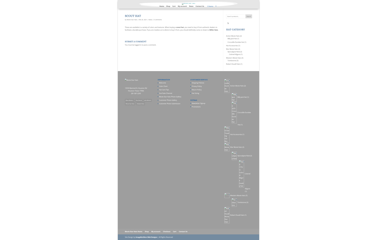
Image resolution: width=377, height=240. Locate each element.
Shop (168, 6)
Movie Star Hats (132, 20)
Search (249, 16)
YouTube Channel (165, 93)
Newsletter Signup (198, 103)
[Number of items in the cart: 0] (228, 23)
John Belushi (147, 100)
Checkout (166, 231)
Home (161, 6)
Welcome (162, 83)
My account (182, 6)
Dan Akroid (139, 100)
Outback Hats (140, 104)
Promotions (196, 107)
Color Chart (163, 86)
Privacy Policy (197, 86)
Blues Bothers (129, 100)
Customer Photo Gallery (168, 100)
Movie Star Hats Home (133, 231)
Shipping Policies (198, 83)
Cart (174, 6)
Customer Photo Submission (169, 104)
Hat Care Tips (164, 90)
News (191, 6)
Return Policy (197, 90)
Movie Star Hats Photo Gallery (170, 97)
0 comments (158, 20)
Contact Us (200, 6)
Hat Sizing (195, 93)
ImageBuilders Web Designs (146, 237)
